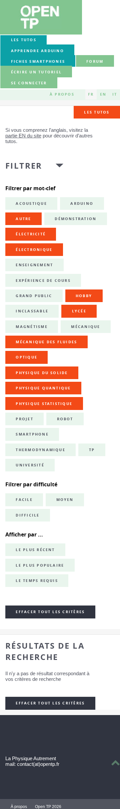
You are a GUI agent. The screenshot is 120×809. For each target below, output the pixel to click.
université (30, 465)
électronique (34, 249)
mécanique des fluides (46, 342)
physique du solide (42, 372)
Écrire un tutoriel (36, 72)
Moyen (65, 499)
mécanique (85, 326)
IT (114, 94)
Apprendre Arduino (37, 50)
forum (94, 61)
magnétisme (31, 326)
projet (24, 419)
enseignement (34, 265)
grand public (34, 295)
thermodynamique (40, 449)
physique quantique (43, 388)
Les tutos (23, 39)
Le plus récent (35, 549)
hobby (84, 295)
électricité (31, 234)
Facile (24, 499)
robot (65, 419)
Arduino (81, 203)
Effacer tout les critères (50, 611)
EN (103, 94)
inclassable (32, 311)
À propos (62, 94)
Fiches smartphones (38, 61)
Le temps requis (37, 580)
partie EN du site (23, 135)
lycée (79, 311)
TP (92, 449)
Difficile (27, 515)
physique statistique (44, 403)
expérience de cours (43, 280)
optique (26, 357)
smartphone (32, 434)
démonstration (75, 218)
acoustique (31, 203)
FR (91, 94)
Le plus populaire (40, 565)
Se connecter (29, 83)
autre (23, 218)
